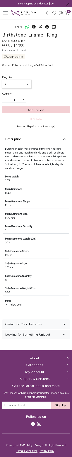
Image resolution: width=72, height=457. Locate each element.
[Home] (23, 13)
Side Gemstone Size (16, 263)
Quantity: (7, 93)
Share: (18, 26)
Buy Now (36, 119)
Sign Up (60, 405)
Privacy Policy (47, 450)
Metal (8, 300)
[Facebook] (33, 424)
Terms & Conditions (26, 450)
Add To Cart (36, 110)
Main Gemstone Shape (17, 201)
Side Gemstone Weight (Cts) (20, 288)
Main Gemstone (13, 189)
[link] (48, 13)
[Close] (68, 4)
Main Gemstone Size (16, 213)
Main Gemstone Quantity (18, 226)
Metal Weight (12, 176)
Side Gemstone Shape (17, 251)
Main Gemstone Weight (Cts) (20, 238)
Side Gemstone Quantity (18, 276)
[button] (60, 13)
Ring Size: (7, 77)
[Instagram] (39, 424)
